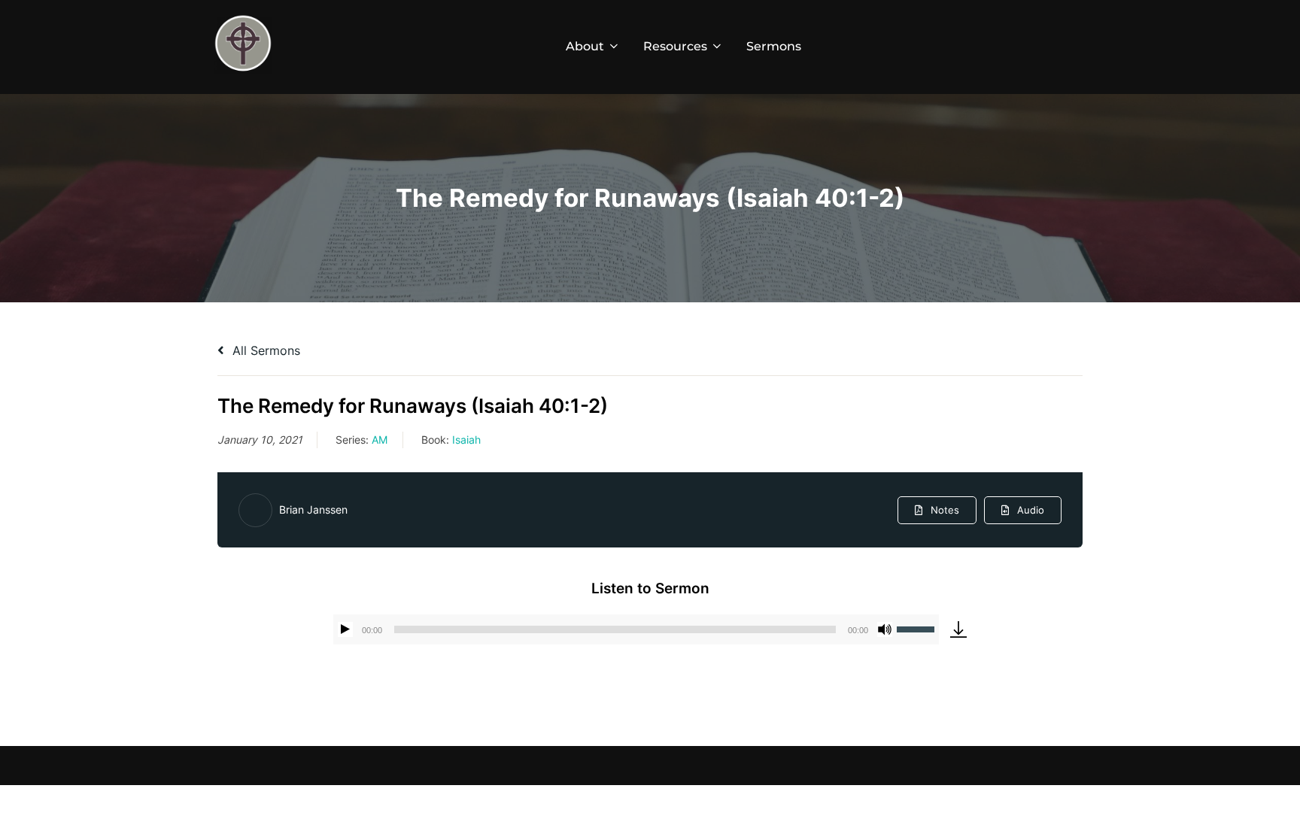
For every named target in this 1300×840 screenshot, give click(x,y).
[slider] (918, 627)
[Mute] (884, 629)
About (585, 46)
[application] (636, 629)
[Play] (345, 629)
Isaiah (466, 439)
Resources (675, 46)
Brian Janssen (313, 509)
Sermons (773, 46)
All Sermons (264, 350)
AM (379, 439)
